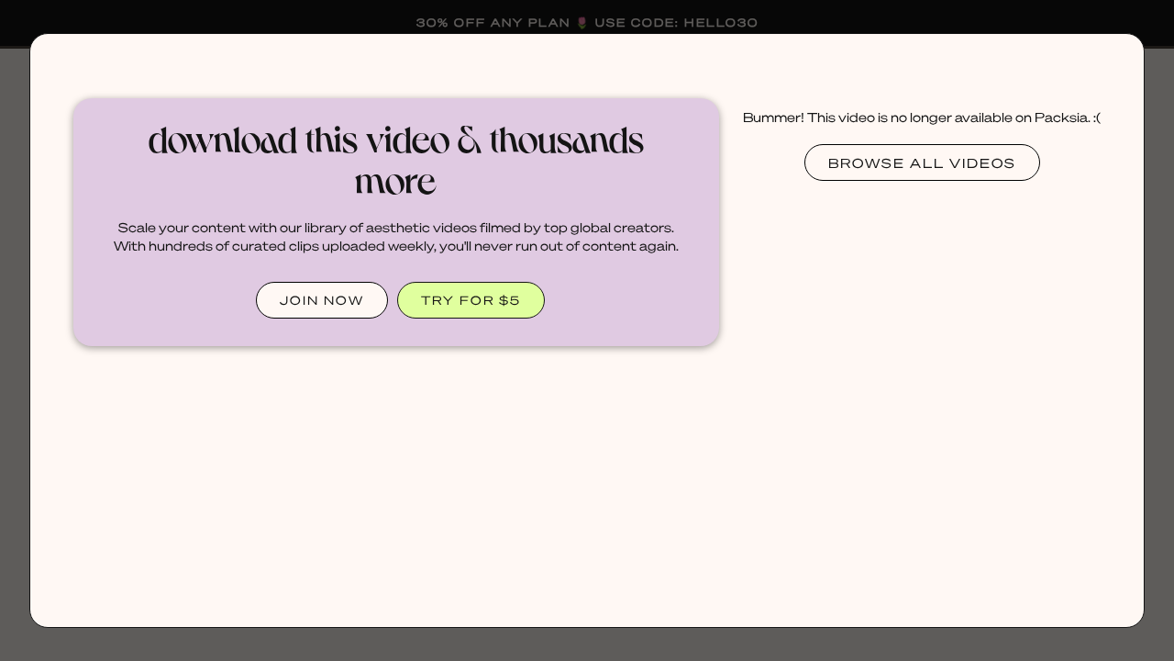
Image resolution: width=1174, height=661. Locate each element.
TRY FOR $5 (471, 300)
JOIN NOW (322, 300)
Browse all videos (922, 162)
